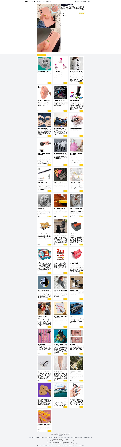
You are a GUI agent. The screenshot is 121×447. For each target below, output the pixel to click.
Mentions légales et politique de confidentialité (73, 445)
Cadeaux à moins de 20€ (68, 437)
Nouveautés (39, 1)
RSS (83, 445)
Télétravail (71, 442)
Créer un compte (83, 1)
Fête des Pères (61, 440)
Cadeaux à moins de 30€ (78, 437)
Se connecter (77, 1)
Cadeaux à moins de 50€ (87, 437)
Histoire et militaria (65, 442)
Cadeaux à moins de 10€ (49, 437)
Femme (60, 439)
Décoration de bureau (57, 442)
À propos (58, 445)
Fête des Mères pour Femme (57, 443)
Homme (64, 439)
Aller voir (81, 13)
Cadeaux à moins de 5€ (40, 437)
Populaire (43, 1)
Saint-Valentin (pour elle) (69, 440)
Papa (67, 439)
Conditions (63, 445)
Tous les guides (48, 1)
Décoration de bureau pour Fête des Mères (71, 443)
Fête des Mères (55, 440)
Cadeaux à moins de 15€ (58, 437)
